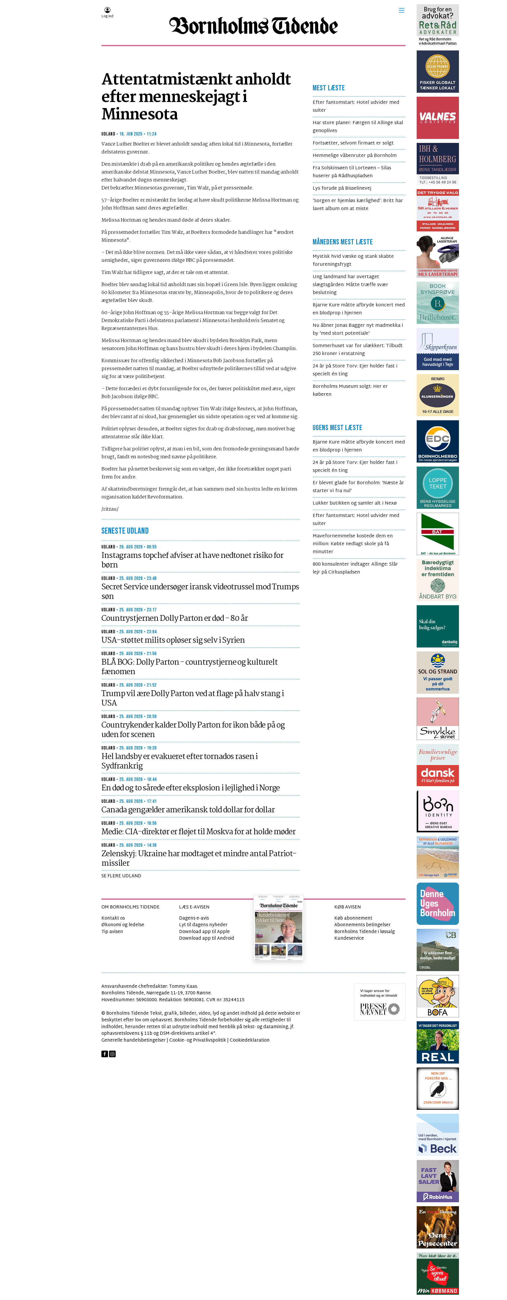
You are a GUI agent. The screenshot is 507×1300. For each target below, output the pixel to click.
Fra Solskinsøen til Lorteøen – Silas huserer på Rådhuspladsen (352, 172)
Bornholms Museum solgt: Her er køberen (350, 390)
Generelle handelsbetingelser (133, 1040)
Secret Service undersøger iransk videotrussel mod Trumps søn (200, 592)
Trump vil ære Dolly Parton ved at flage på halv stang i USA (192, 699)
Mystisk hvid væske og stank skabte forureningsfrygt (353, 260)
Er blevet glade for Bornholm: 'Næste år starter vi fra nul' (358, 487)
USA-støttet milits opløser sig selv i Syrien (173, 640)
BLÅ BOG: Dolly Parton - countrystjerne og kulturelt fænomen (189, 667)
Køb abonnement (353, 918)
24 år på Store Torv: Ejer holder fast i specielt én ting (355, 370)
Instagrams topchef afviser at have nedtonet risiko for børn (192, 560)
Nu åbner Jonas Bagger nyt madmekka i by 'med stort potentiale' (358, 329)
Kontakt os (113, 918)
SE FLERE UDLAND (121, 876)
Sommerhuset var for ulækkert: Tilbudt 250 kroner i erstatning (358, 350)
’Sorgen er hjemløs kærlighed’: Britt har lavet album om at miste (358, 205)
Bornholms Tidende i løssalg (364, 932)
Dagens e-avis (194, 918)
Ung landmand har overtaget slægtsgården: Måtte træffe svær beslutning (350, 285)
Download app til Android (206, 938)
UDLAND (108, 134)
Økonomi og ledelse (122, 925)
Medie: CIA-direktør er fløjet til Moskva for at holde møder (198, 832)
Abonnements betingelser (362, 925)
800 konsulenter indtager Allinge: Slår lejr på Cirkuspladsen (355, 568)
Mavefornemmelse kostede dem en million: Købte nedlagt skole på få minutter (353, 544)
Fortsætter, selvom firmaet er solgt (353, 143)
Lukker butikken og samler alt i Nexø (355, 503)
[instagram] (112, 1054)
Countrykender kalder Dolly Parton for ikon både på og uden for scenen (193, 730)
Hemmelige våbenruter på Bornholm (355, 155)
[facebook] (104, 1054)
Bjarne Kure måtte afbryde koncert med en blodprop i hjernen (359, 309)
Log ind (107, 16)
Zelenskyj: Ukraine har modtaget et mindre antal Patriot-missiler (198, 859)
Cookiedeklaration (250, 1040)
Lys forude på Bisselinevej (342, 188)
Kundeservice (349, 938)
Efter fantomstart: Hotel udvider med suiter (356, 106)
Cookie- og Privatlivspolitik (197, 1040)
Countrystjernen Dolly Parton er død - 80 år (174, 618)
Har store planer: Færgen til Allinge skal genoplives (358, 127)
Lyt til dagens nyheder (203, 925)
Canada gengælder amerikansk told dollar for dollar (188, 810)
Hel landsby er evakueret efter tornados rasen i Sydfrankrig (179, 762)
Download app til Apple (204, 932)
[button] (402, 10)
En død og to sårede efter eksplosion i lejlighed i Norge (190, 788)
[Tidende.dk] (253, 25)
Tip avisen (112, 932)
